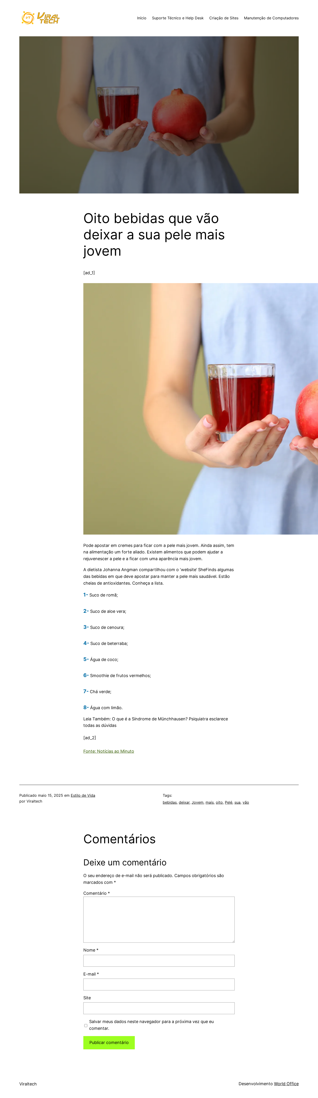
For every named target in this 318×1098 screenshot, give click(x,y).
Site (87, 997)
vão (246, 802)
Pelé (228, 802)
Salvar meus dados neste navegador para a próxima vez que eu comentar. (151, 1025)
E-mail (91, 974)
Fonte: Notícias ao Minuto (108, 751)
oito (219, 802)
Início (141, 18)
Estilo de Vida (83, 795)
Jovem (197, 802)
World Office (286, 1083)
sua (237, 802)
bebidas (170, 802)
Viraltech (28, 1083)
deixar (184, 802)
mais (210, 802)
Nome (90, 950)
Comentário (96, 893)
